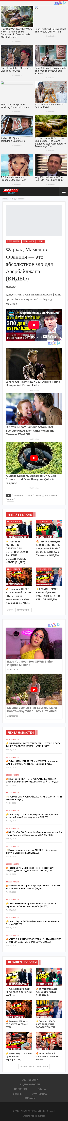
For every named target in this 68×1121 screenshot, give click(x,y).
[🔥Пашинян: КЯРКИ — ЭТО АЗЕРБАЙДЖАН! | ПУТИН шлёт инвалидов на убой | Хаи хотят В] (19, 577)
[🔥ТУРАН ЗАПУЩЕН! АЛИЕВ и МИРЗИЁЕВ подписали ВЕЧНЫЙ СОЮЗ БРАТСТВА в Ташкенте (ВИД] (49, 529)
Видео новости (13, 241)
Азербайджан (18, 495)
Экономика (39, 1093)
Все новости (28, 241)
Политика (20, 1089)
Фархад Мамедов (51, 495)
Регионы (29, 1098)
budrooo (41, 1116)
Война (42, 1089)
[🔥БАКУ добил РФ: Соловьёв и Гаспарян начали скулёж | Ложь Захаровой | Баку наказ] (49, 1041)
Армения (29, 495)
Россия (38, 495)
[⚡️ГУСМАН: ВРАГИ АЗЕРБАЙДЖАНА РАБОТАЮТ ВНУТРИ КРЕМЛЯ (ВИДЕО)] (49, 577)
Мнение (40, 241)
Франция (10, 500)
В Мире (17, 1093)
